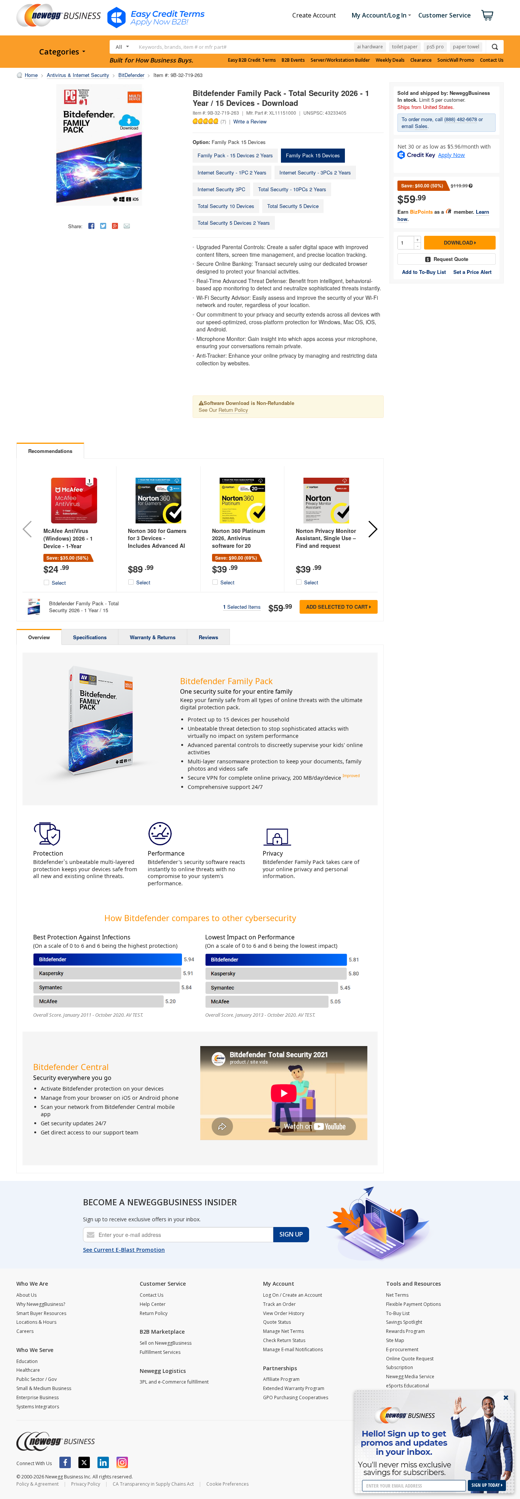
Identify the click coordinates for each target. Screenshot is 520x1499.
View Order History (283, 1313)
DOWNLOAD (459, 242)
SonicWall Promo (455, 60)
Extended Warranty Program (293, 1388)
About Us (26, 1295)
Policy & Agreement (37, 1484)
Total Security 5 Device (293, 206)
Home (31, 74)
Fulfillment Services (160, 1352)
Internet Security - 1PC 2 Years (232, 172)
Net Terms (397, 1295)
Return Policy (233, 409)
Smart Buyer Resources (41, 1313)
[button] (372, 529)
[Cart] (487, 15)
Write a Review (249, 121)
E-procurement (402, 1349)
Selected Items (242, 606)
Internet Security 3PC (221, 189)
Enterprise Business (37, 1397)
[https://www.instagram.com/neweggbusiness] (122, 1462)
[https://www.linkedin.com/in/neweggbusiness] (103, 1462)
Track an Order (279, 1304)
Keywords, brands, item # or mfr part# (183, 46)
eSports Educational (407, 1385)
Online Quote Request (410, 1358)
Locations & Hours (36, 1322)
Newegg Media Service (410, 1376)
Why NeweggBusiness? (40, 1304)
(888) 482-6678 (460, 119)
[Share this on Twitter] (103, 226)
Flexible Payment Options (413, 1304)
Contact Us (492, 60)
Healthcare (28, 1370)
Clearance (421, 60)
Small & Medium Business (43, 1388)
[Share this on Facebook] (91, 226)
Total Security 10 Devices (226, 206)
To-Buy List (398, 1313)
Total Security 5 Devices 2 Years (234, 222)
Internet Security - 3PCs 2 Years (315, 172)
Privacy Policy (85, 1484)
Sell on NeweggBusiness (165, 1343)
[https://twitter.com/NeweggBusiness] (84, 1462)
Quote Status (277, 1322)
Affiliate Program (281, 1379)
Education (27, 1361)
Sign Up (291, 1234)
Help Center (153, 1304)
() (223, 121)
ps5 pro (435, 46)
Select (59, 582)
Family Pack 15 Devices (313, 155)
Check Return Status (284, 1340)
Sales (421, 126)
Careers (24, 1331)
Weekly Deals (390, 60)
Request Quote (451, 258)
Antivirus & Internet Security (78, 74)
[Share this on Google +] (115, 226)
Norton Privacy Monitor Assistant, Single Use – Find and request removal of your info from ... (326, 545)
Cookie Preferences (227, 1484)
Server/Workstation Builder (340, 60)
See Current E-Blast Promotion (124, 1249)
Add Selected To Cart (337, 606)
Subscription (399, 1367)
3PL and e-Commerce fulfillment (174, 1382)
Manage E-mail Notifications (293, 1349)
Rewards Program (405, 1331)
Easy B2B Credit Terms (252, 60)
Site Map (395, 1340)
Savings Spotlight (404, 1322)
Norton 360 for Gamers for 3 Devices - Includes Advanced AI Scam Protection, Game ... (158, 545)
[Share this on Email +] (127, 226)
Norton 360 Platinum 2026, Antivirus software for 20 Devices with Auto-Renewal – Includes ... (240, 545)
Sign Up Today (486, 1485)
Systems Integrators (37, 1406)
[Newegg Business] (55, 1441)
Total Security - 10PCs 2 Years (292, 189)
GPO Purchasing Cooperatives (295, 1397)
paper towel (466, 46)
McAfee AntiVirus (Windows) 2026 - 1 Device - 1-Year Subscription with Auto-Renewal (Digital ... (71, 549)
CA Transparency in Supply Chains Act (153, 1484)
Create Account (314, 15)
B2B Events (293, 60)
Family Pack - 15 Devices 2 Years (235, 155)
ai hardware (370, 46)
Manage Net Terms (283, 1331)
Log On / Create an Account (292, 1295)
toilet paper (405, 46)
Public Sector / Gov (36, 1379)
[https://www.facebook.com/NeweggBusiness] (65, 1462)
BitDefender (131, 74)
